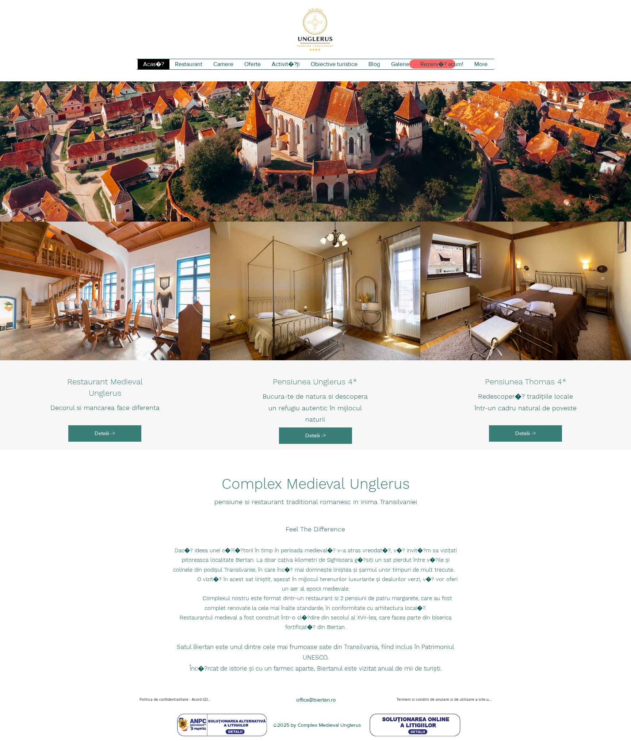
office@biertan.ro (316, 699)
